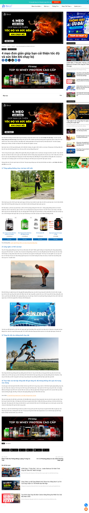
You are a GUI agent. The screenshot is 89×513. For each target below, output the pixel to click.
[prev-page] (2, 505)
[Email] (9, 60)
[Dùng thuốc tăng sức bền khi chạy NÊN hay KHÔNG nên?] (71, 151)
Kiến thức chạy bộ (12, 49)
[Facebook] (3, 60)
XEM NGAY (56, 2)
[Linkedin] (6, 60)
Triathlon (8, 46)
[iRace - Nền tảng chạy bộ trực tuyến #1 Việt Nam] (7, 6)
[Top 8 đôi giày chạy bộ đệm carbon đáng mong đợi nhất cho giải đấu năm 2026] (11, 498)
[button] (85, 6)
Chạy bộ (13, 46)
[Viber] (19, 60)
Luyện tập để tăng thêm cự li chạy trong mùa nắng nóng (23, 243)
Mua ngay (9, 239)
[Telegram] (15, 60)
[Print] (12, 60)
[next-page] (5, 505)
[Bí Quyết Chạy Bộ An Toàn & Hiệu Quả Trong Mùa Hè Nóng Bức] (71, 137)
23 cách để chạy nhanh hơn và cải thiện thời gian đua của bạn (21, 395)
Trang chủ (4, 46)
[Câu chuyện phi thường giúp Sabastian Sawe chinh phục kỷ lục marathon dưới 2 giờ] (71, 94)
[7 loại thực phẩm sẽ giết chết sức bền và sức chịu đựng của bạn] (71, 131)
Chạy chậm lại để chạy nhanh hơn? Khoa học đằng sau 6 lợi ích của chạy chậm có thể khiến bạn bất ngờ (41, 482)
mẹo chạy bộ (8, 443)
